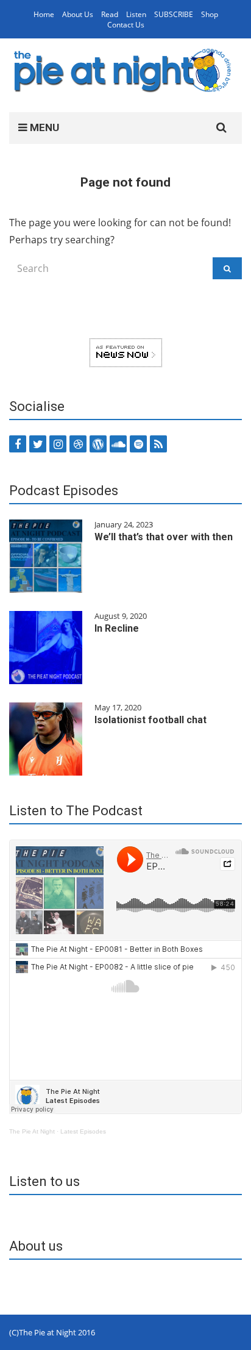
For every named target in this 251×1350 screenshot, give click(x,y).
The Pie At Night (32, 1131)
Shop (209, 14)
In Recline (116, 628)
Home (44, 14)
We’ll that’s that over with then (163, 537)
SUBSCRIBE (173, 14)
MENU (43, 127)
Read (109, 14)
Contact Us (125, 25)
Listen (136, 14)
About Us (77, 14)
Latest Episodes (83, 1131)
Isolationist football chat (150, 720)
